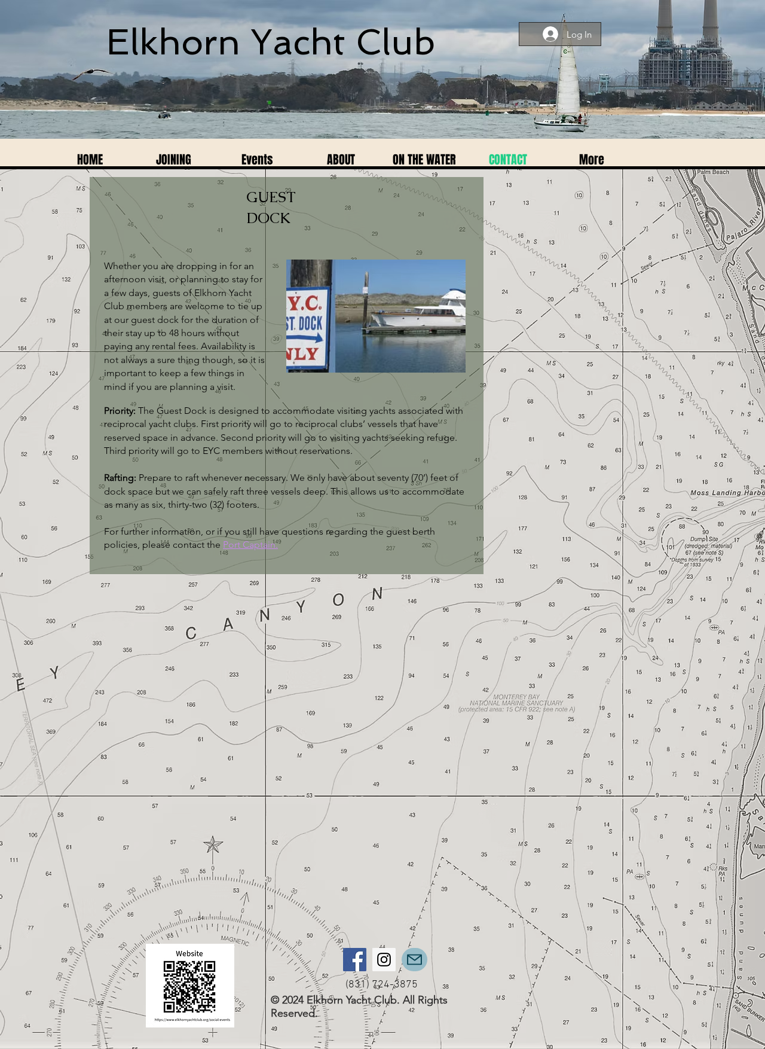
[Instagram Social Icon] (384, 959)
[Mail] (414, 959)
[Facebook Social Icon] (354, 959)
